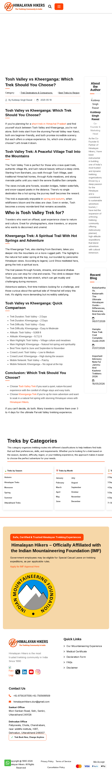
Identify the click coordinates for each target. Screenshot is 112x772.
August (74, 483)
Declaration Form (76, 656)
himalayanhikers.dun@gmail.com (31, 701)
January (59, 478)
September (76, 487)
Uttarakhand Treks (12, 503)
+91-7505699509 (41, 696)
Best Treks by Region (69, 93)
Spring (7, 493)
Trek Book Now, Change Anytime (27, 737)
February (60, 483)
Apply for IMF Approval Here (24, 566)
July (73, 478)
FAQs (69, 662)
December (75, 501)
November (75, 497)
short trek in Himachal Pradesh (49, 123)
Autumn (8, 477)
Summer (8, 498)
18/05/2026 (98, 383)
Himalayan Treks (11, 482)
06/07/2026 (98, 321)
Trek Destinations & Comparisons (37, 93)
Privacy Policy (47, 761)
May (58, 497)
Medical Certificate (76, 651)
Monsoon (8, 487)
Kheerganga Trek (28, 394)
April (58, 492)
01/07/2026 (98, 348)
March (59, 487)
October (74, 492)
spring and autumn (54, 198)
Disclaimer (72, 667)
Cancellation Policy (56, 767)
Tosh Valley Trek (27, 386)
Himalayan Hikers (19, 402)
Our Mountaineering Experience (84, 646)
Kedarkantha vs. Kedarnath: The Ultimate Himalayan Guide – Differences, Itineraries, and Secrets (99, 300)
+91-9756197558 (22, 696)
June (58, 501)
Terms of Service (63, 761)
